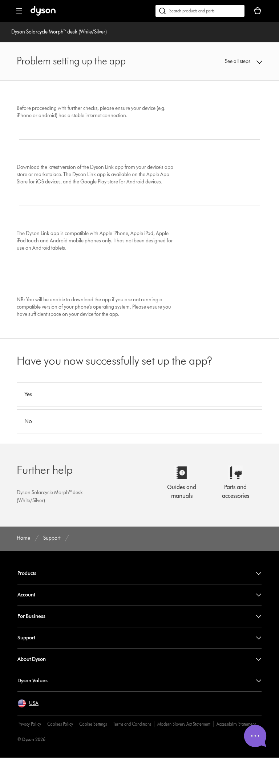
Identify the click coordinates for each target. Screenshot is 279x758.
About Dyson (31, 659)
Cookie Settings (93, 724)
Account (26, 595)
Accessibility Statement (236, 724)
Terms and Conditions (132, 724)
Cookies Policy (60, 724)
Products (26, 573)
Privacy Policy (29, 724)
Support (26, 638)
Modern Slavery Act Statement (183, 724)
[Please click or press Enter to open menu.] (19, 11)
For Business (31, 616)
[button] (240, 61)
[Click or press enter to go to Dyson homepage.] (43, 14)
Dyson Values (32, 681)
